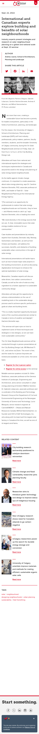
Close (34, 720)
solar (3, 594)
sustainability (6, 600)
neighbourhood (13, 594)
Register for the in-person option (18, 365)
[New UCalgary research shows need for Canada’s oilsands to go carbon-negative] (6, 519)
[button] (8, 71)
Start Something (19, 600)
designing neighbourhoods (12, 597)
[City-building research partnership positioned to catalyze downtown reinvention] (6, 451)
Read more (16, 460)
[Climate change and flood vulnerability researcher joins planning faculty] (6, 475)
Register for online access (16, 369)
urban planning (29, 597)
